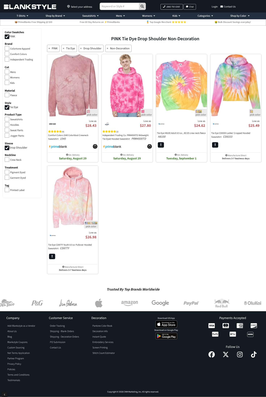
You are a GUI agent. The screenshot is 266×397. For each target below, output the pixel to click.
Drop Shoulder (18, 148)
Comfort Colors (18, 54)
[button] (172, 7)
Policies (11, 369)
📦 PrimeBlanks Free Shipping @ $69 (33, 22)
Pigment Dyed (17, 172)
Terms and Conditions (18, 375)
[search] (142, 6)
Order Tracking (57, 326)
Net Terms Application (18, 353)
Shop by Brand (54, 16)
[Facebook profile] (211, 357)
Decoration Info (100, 331)
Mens (119, 16)
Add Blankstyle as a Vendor (21, 326)
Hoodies (14, 125)
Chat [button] (191, 6)
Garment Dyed (18, 178)
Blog (9, 337)
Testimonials (13, 380)
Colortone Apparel (20, 49)
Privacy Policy (14, 364)
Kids (174, 16)
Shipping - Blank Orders (62, 331)
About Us (12, 331)
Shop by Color (238, 16)
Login (215, 7)
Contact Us (230, 7)
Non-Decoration (120, 48)
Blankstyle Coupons (17, 342)
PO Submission (57, 342)
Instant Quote (99, 337)
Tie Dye (13, 107)
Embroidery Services (102, 342)
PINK (12, 36)
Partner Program (15, 358)
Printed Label (17, 190)
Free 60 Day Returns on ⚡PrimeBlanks (100, 22)
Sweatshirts (89, 16)
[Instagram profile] (240, 357)
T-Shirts (21, 16)
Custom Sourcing (15, 347)
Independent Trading (21, 59)
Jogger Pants (17, 136)
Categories (204, 16)
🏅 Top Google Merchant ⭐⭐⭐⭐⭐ (166, 22)
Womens (147, 16)
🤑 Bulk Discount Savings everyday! (233, 22)
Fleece (13, 95)
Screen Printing (100, 347)
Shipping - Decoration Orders (64, 337)
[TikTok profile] (254, 357)
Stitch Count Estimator (103, 353)
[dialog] (4, 394)
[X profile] (226, 357)
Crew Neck (15, 160)
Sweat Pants (16, 130)
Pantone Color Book (102, 326)
